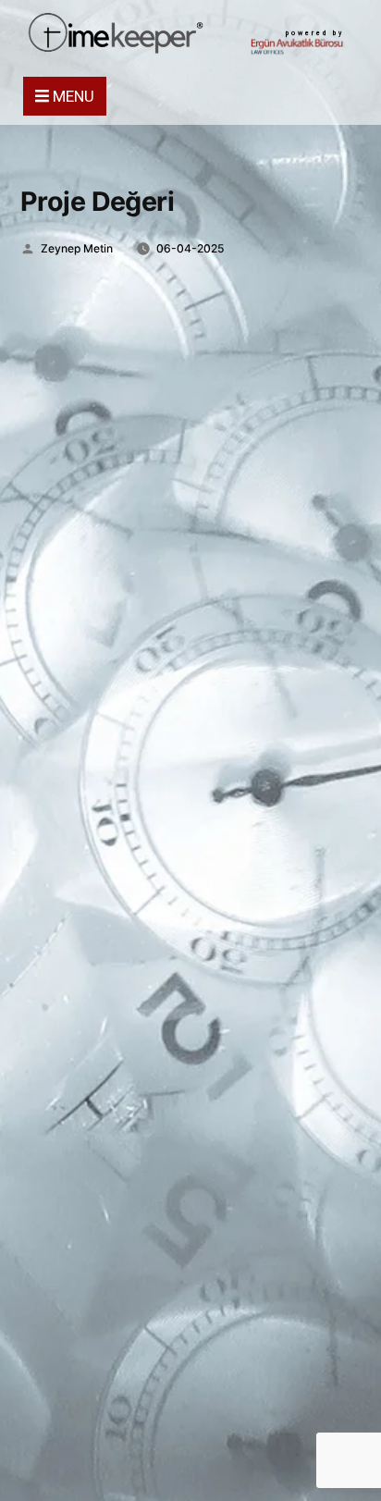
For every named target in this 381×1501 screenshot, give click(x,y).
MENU (71, 96)
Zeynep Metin (77, 248)
